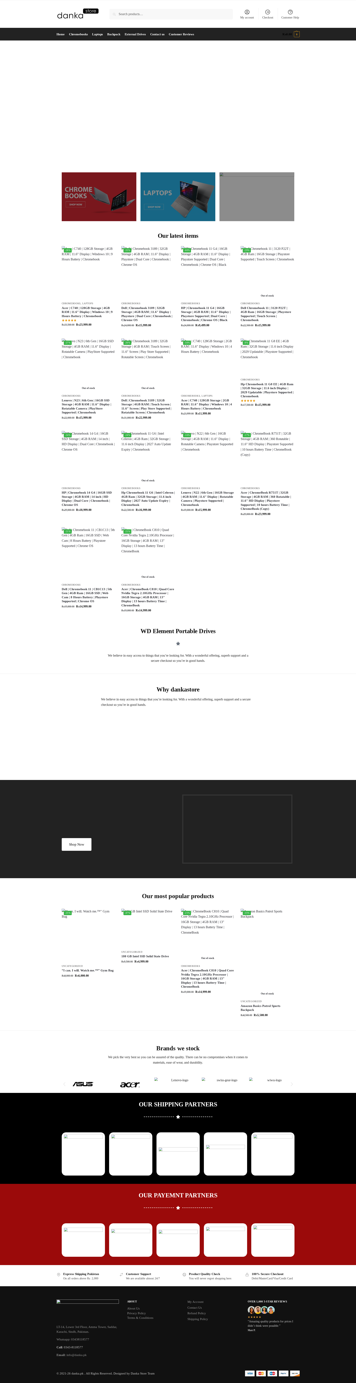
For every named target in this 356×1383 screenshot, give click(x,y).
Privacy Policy (136, 1313)
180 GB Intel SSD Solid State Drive (145, 956)
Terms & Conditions (140, 1317)
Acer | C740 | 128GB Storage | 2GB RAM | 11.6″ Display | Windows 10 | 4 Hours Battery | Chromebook (206, 404)
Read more (267, 334)
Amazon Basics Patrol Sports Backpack (260, 1008)
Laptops (87, 303)
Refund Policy (196, 1313)
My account (247, 17)
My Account (195, 1301)
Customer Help (290, 17)
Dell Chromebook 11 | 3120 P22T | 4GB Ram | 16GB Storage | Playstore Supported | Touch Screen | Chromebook (266, 314)
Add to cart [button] (88, 333)
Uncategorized (72, 966)
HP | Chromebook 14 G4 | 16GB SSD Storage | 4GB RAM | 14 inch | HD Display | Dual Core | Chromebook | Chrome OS (87, 498)
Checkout (267, 17)
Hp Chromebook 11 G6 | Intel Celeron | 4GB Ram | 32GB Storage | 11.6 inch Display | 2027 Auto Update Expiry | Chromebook (148, 498)
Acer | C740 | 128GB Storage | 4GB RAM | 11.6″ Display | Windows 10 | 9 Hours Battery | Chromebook (87, 312)
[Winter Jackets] (256, 196)
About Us (133, 1308)
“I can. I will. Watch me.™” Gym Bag (88, 970)
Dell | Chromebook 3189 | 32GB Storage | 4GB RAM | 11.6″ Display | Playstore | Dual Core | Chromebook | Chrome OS (146, 314)
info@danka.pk (72, 1355)
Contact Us (194, 1307)
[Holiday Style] (177, 196)
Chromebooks (71, 303)
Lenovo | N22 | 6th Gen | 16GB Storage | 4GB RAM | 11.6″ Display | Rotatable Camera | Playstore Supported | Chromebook (207, 498)
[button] (290, 34)
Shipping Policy (197, 1319)
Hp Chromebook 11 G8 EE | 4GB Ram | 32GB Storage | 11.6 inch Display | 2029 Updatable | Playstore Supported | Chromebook (267, 390)
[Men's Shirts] (99, 196)
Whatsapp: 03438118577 (73, 1339)
